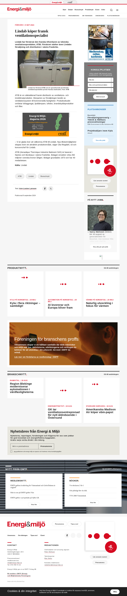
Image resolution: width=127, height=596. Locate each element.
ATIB (20, 176)
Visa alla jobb (100, 140)
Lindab (31, 176)
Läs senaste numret (101, 180)
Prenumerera (73, 15)
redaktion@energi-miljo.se (53, 565)
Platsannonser (113, 15)
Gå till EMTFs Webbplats (112, 469)
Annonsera (99, 15)
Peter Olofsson (49, 552)
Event (97, 9)
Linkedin (73, 535)
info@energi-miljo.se (14, 562)
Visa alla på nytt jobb (100, 247)
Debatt (70, 9)
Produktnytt (89, 9)
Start (64, 9)
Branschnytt (79, 9)
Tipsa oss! (61, 15)
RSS (78, 535)
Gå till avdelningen (111, 268)
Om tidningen (87, 15)
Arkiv (103, 9)
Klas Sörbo (48, 558)
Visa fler (34, 504)
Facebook (67, 535)
